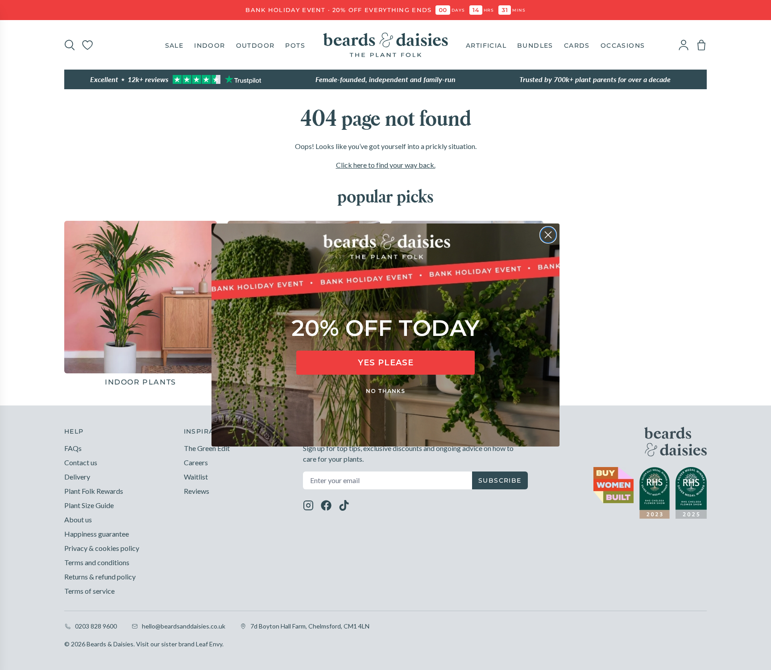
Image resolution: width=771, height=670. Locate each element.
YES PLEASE (386, 363)
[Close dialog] (548, 235)
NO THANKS (385, 391)
